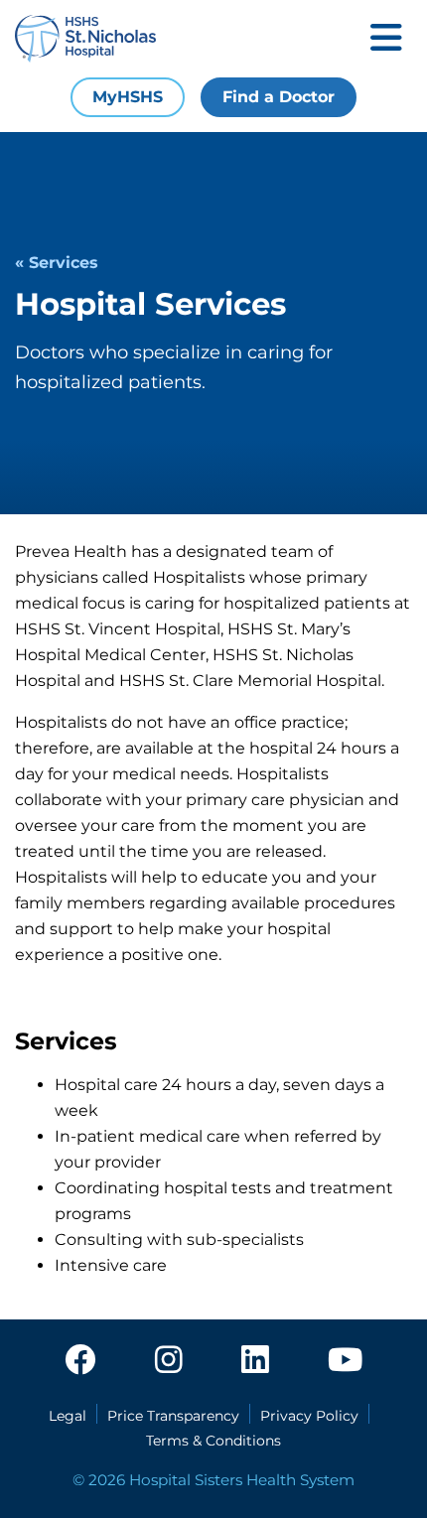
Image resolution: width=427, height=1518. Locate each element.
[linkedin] (255, 1361)
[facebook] (80, 1361)
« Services (56, 262)
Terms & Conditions (213, 1440)
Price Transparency (173, 1416)
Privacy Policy (309, 1416)
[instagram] (169, 1361)
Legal (67, 1416)
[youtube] (345, 1361)
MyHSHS (127, 96)
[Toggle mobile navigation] (386, 39)
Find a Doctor (278, 96)
